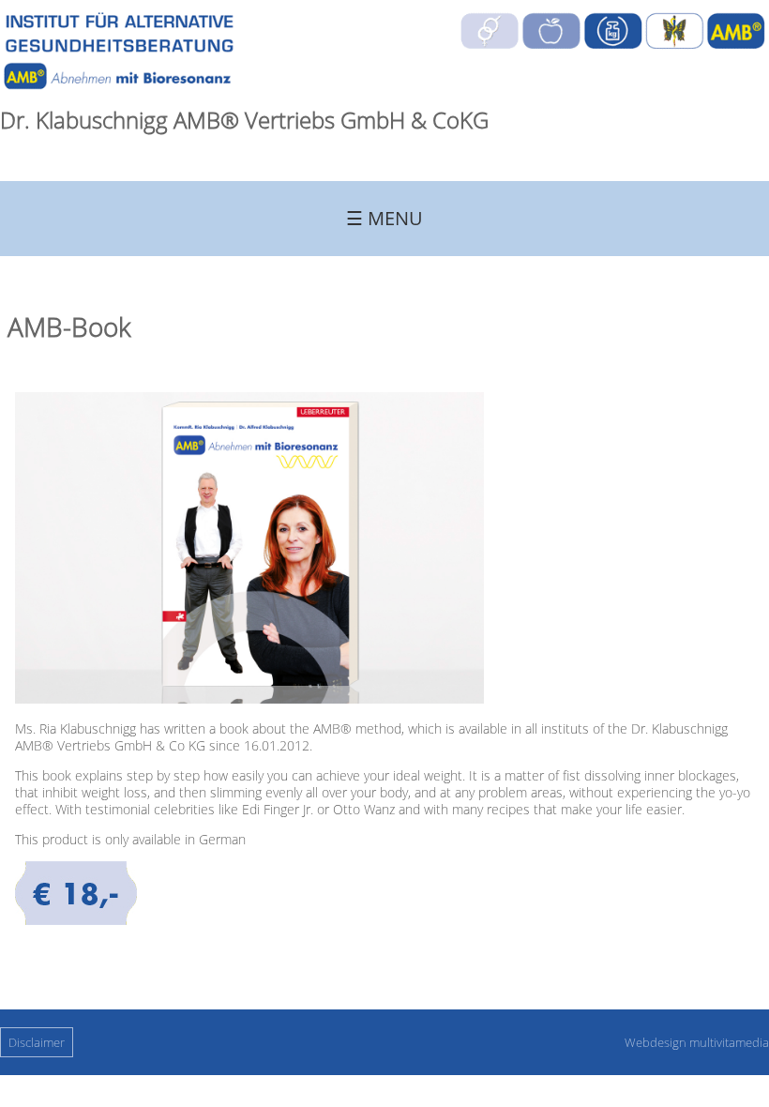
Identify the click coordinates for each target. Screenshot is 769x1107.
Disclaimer (36, 1042)
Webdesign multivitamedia (697, 1042)
